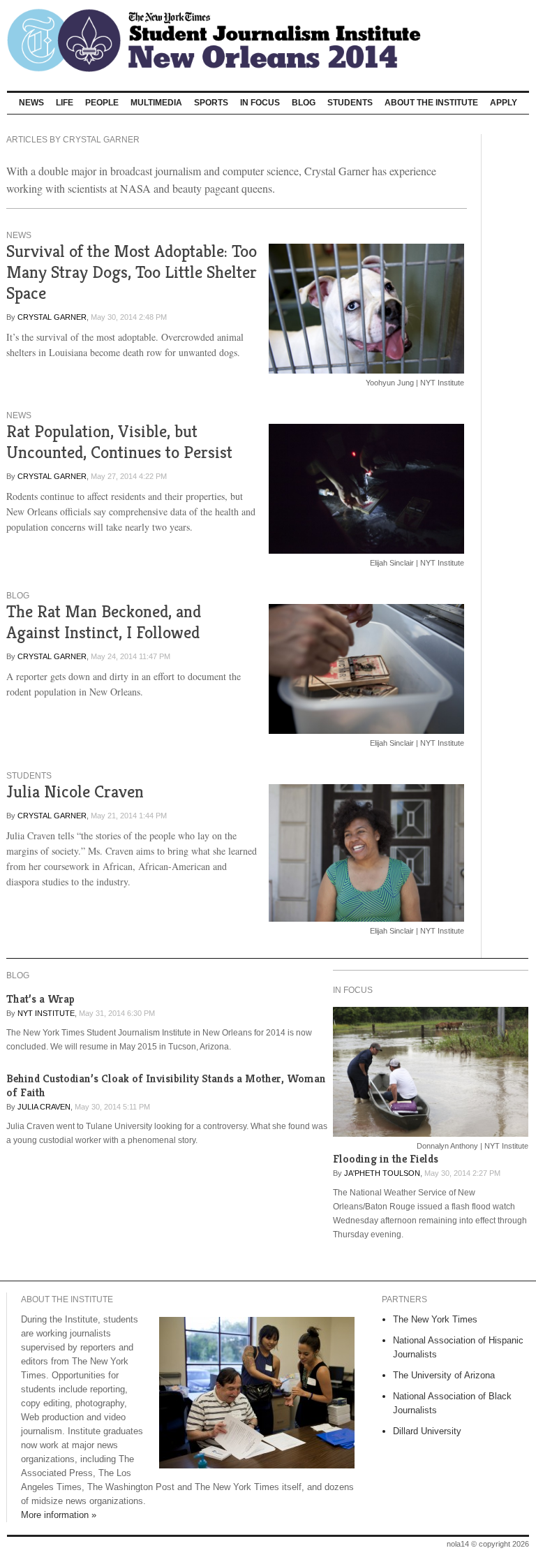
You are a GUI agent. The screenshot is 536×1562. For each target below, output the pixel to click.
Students (350, 103)
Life (64, 103)
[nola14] (268, 40)
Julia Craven (43, 1107)
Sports (211, 103)
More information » (58, 1515)
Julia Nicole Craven (75, 791)
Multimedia (156, 103)
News (31, 103)
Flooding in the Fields (385, 1158)
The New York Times (435, 1319)
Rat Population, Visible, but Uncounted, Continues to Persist (119, 441)
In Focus (260, 103)
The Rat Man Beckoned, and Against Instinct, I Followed (103, 622)
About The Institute (431, 103)
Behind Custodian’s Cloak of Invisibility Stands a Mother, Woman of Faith (166, 1085)
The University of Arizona (444, 1375)
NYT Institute (46, 1013)
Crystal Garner (52, 317)
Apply (503, 103)
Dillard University (427, 1431)
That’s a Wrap (40, 999)
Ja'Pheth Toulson (382, 1173)
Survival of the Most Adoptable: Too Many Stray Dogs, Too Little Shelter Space (131, 272)
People (102, 103)
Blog (303, 103)
